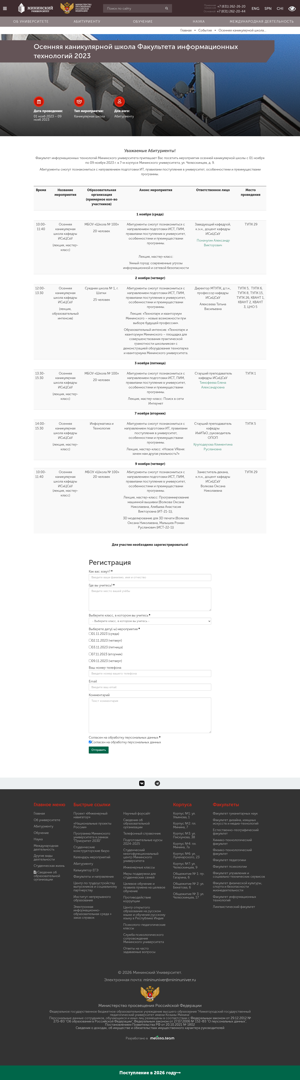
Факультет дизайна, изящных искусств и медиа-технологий (235, 822)
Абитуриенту (87, 21)
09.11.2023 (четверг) (106, 661)
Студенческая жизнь (49, 866)
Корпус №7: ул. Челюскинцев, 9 (185, 865)
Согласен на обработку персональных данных (126, 742)
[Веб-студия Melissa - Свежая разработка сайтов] (161, 1038)
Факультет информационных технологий (234, 898)
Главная (39, 813)
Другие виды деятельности (44, 857)
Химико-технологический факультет (232, 842)
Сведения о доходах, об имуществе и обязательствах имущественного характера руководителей (150, 1028)
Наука (199, 21)
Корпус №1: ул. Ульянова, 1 (184, 815)
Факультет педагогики (229, 860)
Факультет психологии (230, 866)
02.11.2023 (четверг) (106, 640)
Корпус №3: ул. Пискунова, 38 (184, 835)
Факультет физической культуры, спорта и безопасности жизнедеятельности (237, 886)
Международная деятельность (262, 21)
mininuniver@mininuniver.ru (169, 979)
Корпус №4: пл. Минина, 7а (184, 845)
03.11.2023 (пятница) (107, 647)
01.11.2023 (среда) (105, 634)
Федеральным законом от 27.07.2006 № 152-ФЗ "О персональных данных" (190, 1021)
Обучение (143, 21)
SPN (268, 8)
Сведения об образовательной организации (47, 875)
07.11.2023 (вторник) (106, 654)
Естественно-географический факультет (236, 832)
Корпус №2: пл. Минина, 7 (184, 825)
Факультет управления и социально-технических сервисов (239, 875)
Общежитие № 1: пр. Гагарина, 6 (188, 875)
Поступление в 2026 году (147, 1073)
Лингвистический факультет (234, 907)
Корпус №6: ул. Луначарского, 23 (186, 855)
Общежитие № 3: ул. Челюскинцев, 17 (188, 895)
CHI (280, 8)
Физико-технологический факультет (232, 852)
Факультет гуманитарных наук (235, 813)
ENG (255, 8)
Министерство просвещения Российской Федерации (150, 1005)
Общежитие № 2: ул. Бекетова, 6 (188, 885)
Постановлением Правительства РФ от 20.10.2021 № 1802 (150, 1025)
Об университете (31, 21)
